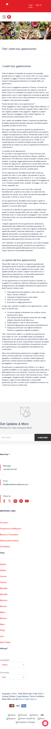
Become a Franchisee (9, 534)
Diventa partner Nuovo (9, 540)
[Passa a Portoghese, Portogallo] (25, 722)
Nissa (2, 624)
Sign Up (38, 5)
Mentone (3, 600)
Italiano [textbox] (5, 664)
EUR (30, 7)
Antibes (3, 564)
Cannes (3, 576)
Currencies (4, 672)
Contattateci (5, 546)
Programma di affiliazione (10, 528)
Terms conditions (37, 696)
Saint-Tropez (5, 642)
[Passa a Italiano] (42, 715)
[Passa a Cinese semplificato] (26, 719)
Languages (4, 660)
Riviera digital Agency (28, 699)
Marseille (3, 588)
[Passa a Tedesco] (34, 715)
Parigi (2, 630)
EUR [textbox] (4, 677)
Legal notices (22, 696)
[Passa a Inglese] (12, 715)
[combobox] (13, 664)
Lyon (2, 636)
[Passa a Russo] (41, 719)
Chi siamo (4, 522)
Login (31, 5)
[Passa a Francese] (23, 715)
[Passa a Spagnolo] (11, 719)
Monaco (3, 606)
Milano (2, 612)
